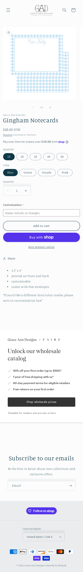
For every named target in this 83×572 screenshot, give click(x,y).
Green (28, 172)
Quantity (8, 181)
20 (22, 156)
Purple (47, 172)
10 (8, 156)
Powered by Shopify (55, 565)
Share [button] (11, 258)
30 (35, 156)
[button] (8, 10)
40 (48, 156)
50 (62, 156)
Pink (65, 172)
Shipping (7, 135)
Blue (10, 172)
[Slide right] (50, 107)
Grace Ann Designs (35, 565)
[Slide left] (33, 107)
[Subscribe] (70, 486)
